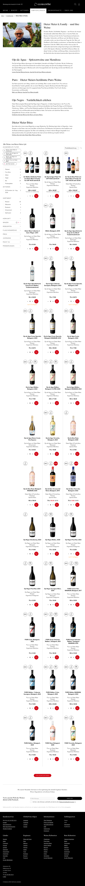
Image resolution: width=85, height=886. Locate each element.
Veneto (25, 849)
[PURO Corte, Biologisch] (32, 627)
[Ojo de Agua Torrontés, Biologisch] (53, 425)
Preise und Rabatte (48, 822)
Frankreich (5, 843)
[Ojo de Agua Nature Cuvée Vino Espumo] (32, 425)
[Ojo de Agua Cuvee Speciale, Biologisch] (73, 271)
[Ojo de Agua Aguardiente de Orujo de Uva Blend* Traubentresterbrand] (73, 218)
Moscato (46, 847)
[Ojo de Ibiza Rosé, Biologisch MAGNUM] (32, 476)
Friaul (24, 851)
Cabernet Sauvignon (69, 839)
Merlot (65, 841)
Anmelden (70, 798)
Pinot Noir (66, 849)
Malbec (66, 845)
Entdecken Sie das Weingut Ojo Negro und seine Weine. (27, 114)
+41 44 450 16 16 (12, 820)
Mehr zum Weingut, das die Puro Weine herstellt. (25, 92)
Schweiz (5, 847)
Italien (4, 841)
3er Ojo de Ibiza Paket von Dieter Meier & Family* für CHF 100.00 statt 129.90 (73, 178)
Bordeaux (25, 853)
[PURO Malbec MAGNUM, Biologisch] (73, 680)
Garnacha (66, 853)
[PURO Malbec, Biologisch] (32, 730)
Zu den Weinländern (8, 860)
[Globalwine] (42, 4)
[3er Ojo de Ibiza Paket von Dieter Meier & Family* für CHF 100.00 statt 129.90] (73, 165)
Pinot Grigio (46, 841)
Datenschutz (47, 828)
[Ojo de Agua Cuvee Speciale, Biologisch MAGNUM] (53, 324)
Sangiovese (67, 851)
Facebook (25, 822)
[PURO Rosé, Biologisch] (53, 730)
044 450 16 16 (14, 4)
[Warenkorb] (81, 4)
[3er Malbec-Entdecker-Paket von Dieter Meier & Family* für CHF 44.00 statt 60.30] (32, 165)
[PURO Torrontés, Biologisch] (73, 730)
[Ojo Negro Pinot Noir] (73, 527)
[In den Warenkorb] (36, 196)
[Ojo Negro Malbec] (53, 527)
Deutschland (6, 851)
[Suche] (75, 4)
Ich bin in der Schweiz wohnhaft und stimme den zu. (54, 802)
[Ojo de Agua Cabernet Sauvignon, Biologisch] (53, 271)
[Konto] (79, 4)
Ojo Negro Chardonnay (32, 540)
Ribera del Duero (27, 839)
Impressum (46, 831)
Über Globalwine (48, 820)
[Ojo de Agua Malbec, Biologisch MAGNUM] (73, 375)
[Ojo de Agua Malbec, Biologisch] (32, 375)
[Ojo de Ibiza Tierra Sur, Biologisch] (73, 476)
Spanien (5, 839)
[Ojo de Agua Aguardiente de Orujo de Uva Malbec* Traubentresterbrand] (32, 271)
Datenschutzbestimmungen (66, 802)
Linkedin (25, 824)
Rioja (24, 841)
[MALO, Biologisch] (53, 218)
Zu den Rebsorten (48, 858)
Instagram (25, 820)
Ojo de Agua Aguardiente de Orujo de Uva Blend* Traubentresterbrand (73, 232)
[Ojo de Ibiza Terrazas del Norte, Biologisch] (53, 476)
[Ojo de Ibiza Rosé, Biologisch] (73, 425)
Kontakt (5, 822)
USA (4, 858)
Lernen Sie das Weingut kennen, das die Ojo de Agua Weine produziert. (31, 72)
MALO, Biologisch (52, 231)
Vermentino (46, 856)
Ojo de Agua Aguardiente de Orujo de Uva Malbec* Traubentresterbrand (32, 285)
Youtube (25, 826)
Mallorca (25, 843)
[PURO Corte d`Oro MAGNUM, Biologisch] (73, 576)
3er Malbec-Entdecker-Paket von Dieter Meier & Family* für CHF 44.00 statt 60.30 (32, 178)
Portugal (5, 845)
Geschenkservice (7, 824)
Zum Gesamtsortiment (42, 775)
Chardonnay (47, 839)
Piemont (25, 847)
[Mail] (21, 4)
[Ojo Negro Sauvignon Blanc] (53, 576)
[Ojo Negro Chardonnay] (32, 527)
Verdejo (45, 851)
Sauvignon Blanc (48, 843)
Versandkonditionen (48, 824)
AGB (45, 826)
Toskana (25, 845)
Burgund (25, 856)
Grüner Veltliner (47, 845)
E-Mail (4, 876)
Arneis (45, 853)
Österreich (5, 849)
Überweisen (67, 824)
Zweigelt (66, 856)
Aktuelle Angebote (7, 828)
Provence (25, 858)
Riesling (46, 849)
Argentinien (5, 853)
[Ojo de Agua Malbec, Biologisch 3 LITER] (53, 375)
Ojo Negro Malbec (52, 540)
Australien (5, 856)
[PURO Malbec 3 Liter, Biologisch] (53, 680)
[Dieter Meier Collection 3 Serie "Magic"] (32, 218)
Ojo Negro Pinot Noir (73, 540)
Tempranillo (67, 843)
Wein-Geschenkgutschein (9, 826)
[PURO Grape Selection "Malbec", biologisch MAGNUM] (73, 627)
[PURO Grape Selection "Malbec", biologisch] (53, 627)
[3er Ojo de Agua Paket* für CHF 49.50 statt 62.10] (53, 165)
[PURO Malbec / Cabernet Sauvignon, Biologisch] (32, 680)
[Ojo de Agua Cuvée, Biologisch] (73, 324)
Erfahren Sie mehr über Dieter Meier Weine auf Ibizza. (26, 135)
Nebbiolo (66, 847)
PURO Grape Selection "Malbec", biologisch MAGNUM (73, 641)
